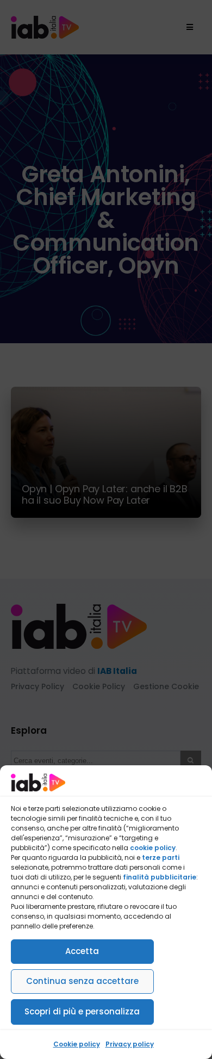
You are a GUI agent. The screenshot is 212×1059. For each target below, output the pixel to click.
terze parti (160, 857)
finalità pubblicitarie (159, 877)
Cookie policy (76, 1044)
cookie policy (153, 847)
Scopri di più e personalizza (82, 1011)
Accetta (82, 951)
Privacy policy (129, 1044)
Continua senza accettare (82, 981)
